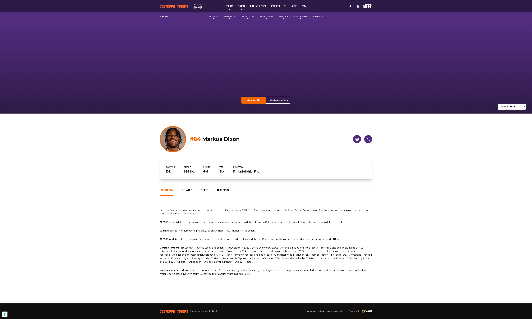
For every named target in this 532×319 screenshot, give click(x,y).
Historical (224, 190)
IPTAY (303, 6)
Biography (166, 190)
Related (187, 190)
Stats (204, 190)
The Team (213, 16)
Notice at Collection (335, 311)
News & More (300, 16)
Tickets (241, 6)
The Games (229, 16)
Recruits (275, 6)
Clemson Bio (253, 100)
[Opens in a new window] (367, 6)
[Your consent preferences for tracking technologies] (4, 314)
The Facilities (247, 16)
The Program (266, 16)
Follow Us (318, 16)
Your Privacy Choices (315, 311)
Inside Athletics (258, 6)
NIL (285, 6)
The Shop (283, 16)
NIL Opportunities (278, 100)
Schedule (358, 6)
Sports (229, 6)
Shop (294, 6)
